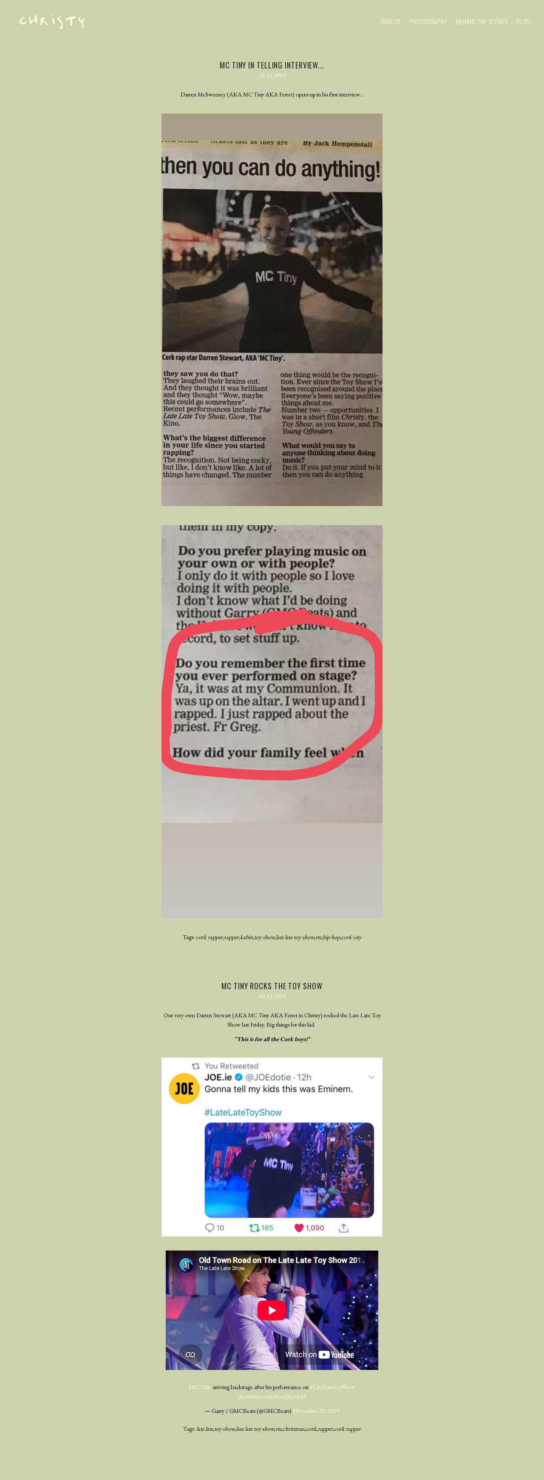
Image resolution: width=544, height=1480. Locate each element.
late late (204, 1428)
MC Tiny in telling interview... (272, 65)
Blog (523, 21)
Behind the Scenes (482, 21)
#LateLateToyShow (332, 1387)
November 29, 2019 (316, 1411)
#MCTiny (200, 1387)
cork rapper (209, 937)
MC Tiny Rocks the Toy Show (271, 985)
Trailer (390, 21)
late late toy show (295, 937)
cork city (351, 937)
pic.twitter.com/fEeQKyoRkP (272, 1396)
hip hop (331, 937)
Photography (428, 21)
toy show (264, 937)
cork (311, 1428)
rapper (231, 937)
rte (318, 937)
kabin (246, 937)
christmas (294, 1428)
